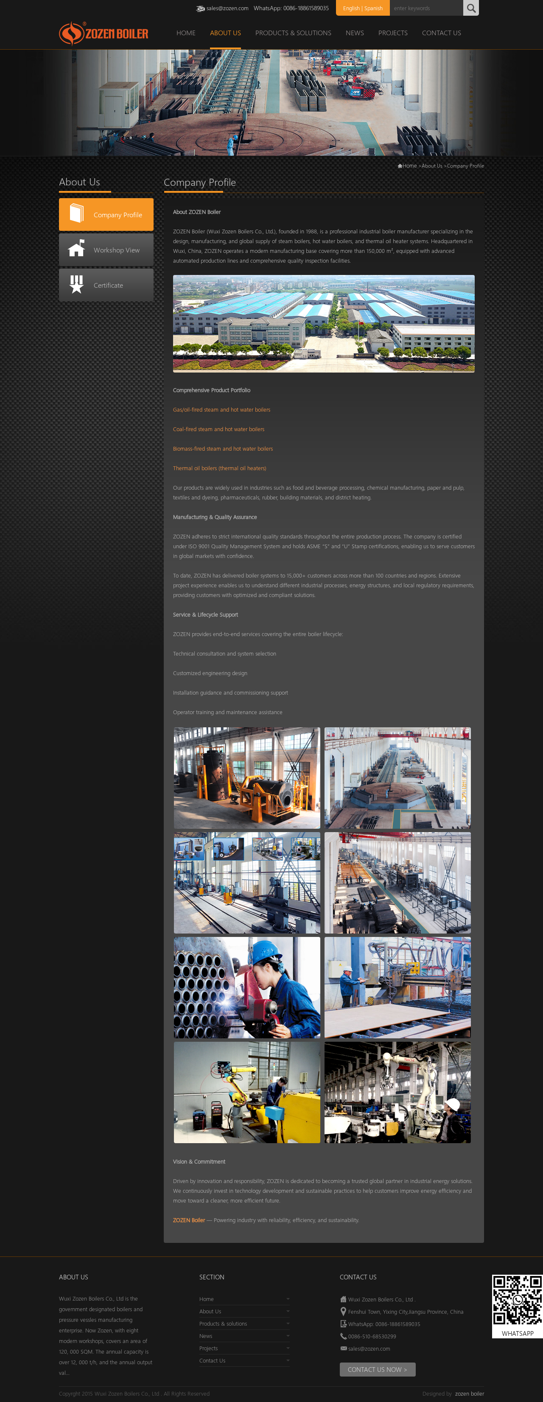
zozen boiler (469, 1393)
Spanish (373, 7)
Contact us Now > (378, 1369)
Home (410, 165)
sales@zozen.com (228, 7)
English (351, 7)
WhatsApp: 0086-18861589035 (384, 1323)
